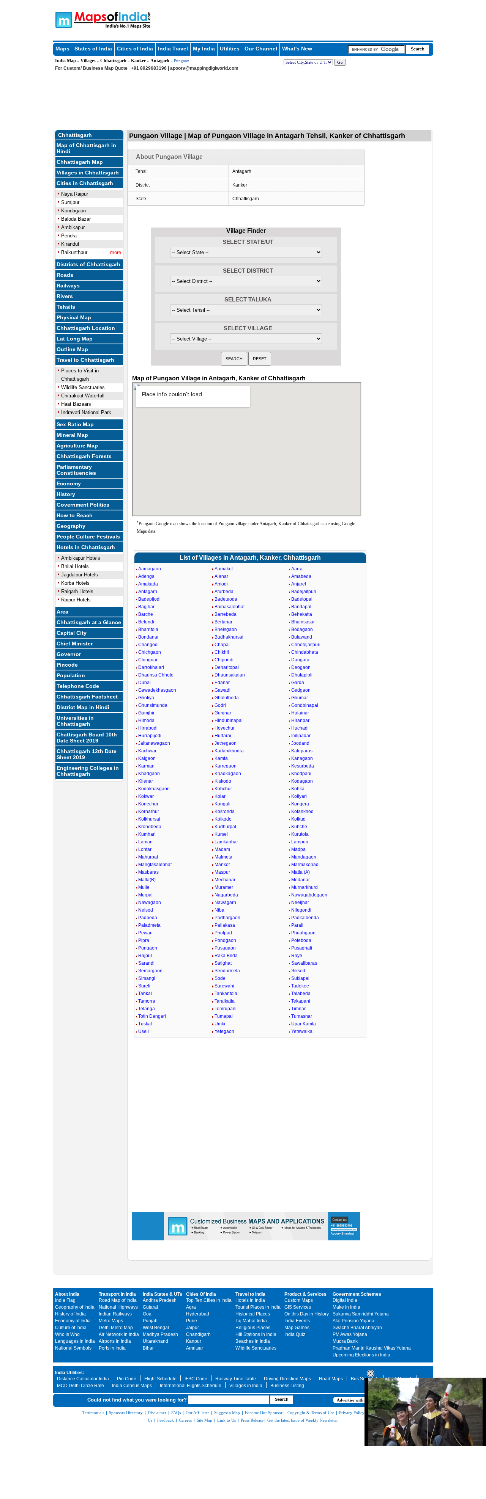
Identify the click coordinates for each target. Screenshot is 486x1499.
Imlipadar (301, 735)
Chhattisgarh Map (80, 162)
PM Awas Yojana (350, 1334)
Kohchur (223, 788)
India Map (65, 60)
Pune (191, 1320)
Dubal (144, 682)
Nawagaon (149, 902)
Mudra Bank (345, 1341)
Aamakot (224, 568)
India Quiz (294, 1334)
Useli (143, 1031)
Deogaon (301, 667)
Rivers (65, 296)
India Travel (173, 49)
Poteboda (301, 940)
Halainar (300, 713)
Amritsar (194, 1348)
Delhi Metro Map (116, 1327)
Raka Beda (226, 955)
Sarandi (146, 963)
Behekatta (301, 614)
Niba (219, 910)
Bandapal (301, 606)
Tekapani (300, 1001)
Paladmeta (149, 925)
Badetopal (301, 599)
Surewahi (224, 986)
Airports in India (115, 1341)
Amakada (148, 584)
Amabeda (301, 576)
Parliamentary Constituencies (76, 470)
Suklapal (300, 978)
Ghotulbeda (227, 697)
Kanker (138, 60)
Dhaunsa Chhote (156, 675)
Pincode (67, 665)
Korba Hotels (75, 583)
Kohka (298, 788)
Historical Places (252, 1314)
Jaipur (192, 1327)
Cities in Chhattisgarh (85, 183)
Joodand (300, 743)
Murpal (145, 895)
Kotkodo (223, 819)
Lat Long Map (75, 339)
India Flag (65, 1300)
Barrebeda (226, 614)
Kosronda (225, 811)
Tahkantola (226, 993)
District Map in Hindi (83, 707)
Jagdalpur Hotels (79, 575)
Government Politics (83, 505)
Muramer (224, 887)
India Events (297, 1320)
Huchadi (300, 728)
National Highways (118, 1307)
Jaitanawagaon (154, 743)
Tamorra (146, 1001)
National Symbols (73, 1348)
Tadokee (300, 986)
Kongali (222, 804)
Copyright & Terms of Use (310, 1412)
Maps (62, 49)
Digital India (345, 1300)
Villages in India (245, 1385)
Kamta (221, 758)
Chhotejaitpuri (305, 644)
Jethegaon (226, 743)
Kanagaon (302, 758)
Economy (69, 483)
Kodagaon (302, 781)
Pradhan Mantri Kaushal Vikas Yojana (372, 1348)
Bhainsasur (303, 622)
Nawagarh (225, 902)
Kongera (300, 804)
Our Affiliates (197, 1412)
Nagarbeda (226, 895)
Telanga (146, 1008)
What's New (297, 49)
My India (204, 49)
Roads (65, 275)
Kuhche (299, 826)
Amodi (221, 584)
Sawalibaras (304, 963)
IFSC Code (196, 1378)
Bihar (148, 1348)
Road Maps (331, 1378)
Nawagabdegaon (309, 895)
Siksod (298, 970)
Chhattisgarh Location (86, 328)
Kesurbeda (302, 766)
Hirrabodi (148, 728)
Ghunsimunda (152, 705)
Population (71, 675)
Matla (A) (300, 872)
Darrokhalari (151, 667)
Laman (145, 841)
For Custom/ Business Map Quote (91, 68)
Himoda (146, 720)
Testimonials (93, 1412)
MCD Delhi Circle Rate (80, 1385)
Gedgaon (301, 690)
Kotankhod (302, 811)
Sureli (144, 986)
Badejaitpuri (303, 591)
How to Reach (75, 515)
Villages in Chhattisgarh (88, 173)
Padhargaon (227, 917)
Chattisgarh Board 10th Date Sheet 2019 (87, 737)
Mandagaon (303, 857)
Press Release (252, 1420)
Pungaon (147, 948)
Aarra (297, 568)
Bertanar (223, 622)
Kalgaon (147, 758)
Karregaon (226, 766)
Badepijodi (149, 599)
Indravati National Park (86, 412)
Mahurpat (148, 857)
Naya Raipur (74, 194)
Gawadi (222, 690)
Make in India (346, 1307)
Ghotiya (146, 697)
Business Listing (287, 1385)
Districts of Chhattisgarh (88, 264)
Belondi (146, 622)
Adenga (146, 576)
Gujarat (150, 1307)
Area (62, 612)
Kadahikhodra (229, 750)
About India (67, 1294)
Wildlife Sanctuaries (83, 387)
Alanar (221, 576)
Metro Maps (111, 1320)
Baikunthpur (74, 252)
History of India (70, 1314)
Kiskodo (223, 781)
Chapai (222, 644)
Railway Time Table (235, 1378)
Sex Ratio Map (75, 424)
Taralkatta (225, 1001)
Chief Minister (75, 643)
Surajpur (70, 202)
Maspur (222, 872)
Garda (297, 682)
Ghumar (299, 697)
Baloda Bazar (76, 219)
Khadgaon (149, 773)
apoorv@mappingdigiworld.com (204, 68)
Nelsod (145, 910)
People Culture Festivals (88, 537)
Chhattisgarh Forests (84, 456)
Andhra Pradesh (160, 1300)
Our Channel (261, 49)
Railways (68, 286)
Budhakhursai (229, 637)
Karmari (146, 766)
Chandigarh (198, 1334)
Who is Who (67, 1334)
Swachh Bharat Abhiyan (357, 1327)
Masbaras (148, 872)
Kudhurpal (225, 826)
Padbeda (147, 917)
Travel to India (250, 1294)
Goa (147, 1314)
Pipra (143, 940)
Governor (69, 654)
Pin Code (126, 1378)
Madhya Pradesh (160, 1334)
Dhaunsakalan (230, 675)
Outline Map (72, 349)
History (66, 494)
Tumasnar (301, 1016)
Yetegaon (224, 1031)
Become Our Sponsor (263, 1412)
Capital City (72, 633)
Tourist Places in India (258, 1307)
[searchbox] (376, 49)
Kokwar (146, 796)
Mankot (222, 864)
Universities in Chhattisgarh (75, 721)
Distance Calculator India (83, 1378)
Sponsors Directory (126, 1412)
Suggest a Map (227, 1412)
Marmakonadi (305, 864)
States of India (93, 49)
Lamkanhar (226, 841)
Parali (297, 925)
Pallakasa (225, 925)
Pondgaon (225, 940)
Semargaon (150, 970)
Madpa (298, 849)
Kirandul (70, 244)
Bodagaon (302, 629)
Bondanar (148, 637)
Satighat (223, 963)
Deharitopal (227, 667)
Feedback (165, 1420)
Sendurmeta (227, 970)
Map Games (296, 1327)
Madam (222, 849)
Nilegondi (301, 910)
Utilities (230, 49)
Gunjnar (223, 713)
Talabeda (301, 993)
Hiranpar (300, 720)
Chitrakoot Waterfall (82, 396)
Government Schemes (357, 1294)
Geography (71, 526)
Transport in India (117, 1294)
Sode (220, 978)
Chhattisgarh (113, 60)
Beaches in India (252, 1341)
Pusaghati (301, 948)
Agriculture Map (77, 446)
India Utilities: (69, 1372)
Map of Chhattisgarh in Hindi (86, 148)
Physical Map (74, 317)
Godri (220, 705)
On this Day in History (306, 1314)
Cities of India (135, 49)
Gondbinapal (304, 705)
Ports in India (112, 1348)
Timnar (298, 1008)
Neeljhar (300, 902)
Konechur (148, 804)
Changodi (148, 644)
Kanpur (193, 1341)
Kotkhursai (149, 819)
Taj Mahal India (251, 1320)
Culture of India (71, 1327)
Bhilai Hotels (75, 566)
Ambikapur (73, 227)
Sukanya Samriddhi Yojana (361, 1314)
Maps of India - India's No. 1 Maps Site (63, 19)
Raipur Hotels (76, 600)
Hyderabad (197, 1314)
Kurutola (300, 834)
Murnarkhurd (304, 887)
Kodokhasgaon (154, 788)
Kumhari (147, 834)
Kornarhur (148, 811)
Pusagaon (225, 948)
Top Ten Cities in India (209, 1300)
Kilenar (145, 781)
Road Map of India (118, 1300)
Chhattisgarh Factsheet (87, 697)
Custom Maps (298, 1300)
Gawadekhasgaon (157, 690)
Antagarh (159, 60)
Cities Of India (201, 1294)
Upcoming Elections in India (361, 1355)
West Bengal (156, 1327)
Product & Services (305, 1294)
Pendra (69, 236)
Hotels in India (250, 1300)
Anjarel (298, 584)
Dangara (300, 659)
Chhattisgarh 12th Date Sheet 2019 (87, 754)
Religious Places (252, 1327)
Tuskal (145, 1024)
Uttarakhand (155, 1341)
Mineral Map (72, 435)
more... (118, 252)
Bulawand (301, 637)
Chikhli (222, 652)
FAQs (176, 1412)
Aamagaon (149, 568)
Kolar (220, 796)
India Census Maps (132, 1385)
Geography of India (75, 1307)
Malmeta (223, 857)
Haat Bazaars (76, 404)
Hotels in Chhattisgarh (86, 547)
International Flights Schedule (190, 1385)
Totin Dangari (152, 1016)
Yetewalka (301, 1031)
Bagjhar (146, 606)
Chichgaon (149, 652)
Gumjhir (146, 713)
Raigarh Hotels (77, 591)
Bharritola (148, 629)
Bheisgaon (226, 629)
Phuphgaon (303, 933)
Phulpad (223, 933)
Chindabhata (304, 652)
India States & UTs (162, 1294)
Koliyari (299, 796)
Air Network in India (119, 1334)
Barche (145, 614)
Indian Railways (115, 1314)
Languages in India (75, 1341)
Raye (296, 955)
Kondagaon (73, 210)
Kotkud (298, 819)
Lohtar (144, 849)
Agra (191, 1307)
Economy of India (73, 1320)
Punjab (150, 1320)
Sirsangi (146, 978)
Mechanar (225, 879)
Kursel (221, 834)
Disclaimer (157, 1412)
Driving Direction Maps (287, 1378)
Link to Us (226, 1420)
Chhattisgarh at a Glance (89, 622)
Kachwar (147, 750)
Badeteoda (226, 599)
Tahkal (145, 993)
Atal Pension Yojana (353, 1320)
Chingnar (148, 659)
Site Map (204, 1420)
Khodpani (301, 773)
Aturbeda (224, 591)
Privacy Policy (351, 1412)
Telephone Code (78, 686)
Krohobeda (149, 826)
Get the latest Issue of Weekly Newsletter (302, 1420)
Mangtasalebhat (155, 864)
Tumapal (224, 1016)
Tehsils (66, 307)
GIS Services (297, 1307)
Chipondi (224, 659)
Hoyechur (225, 728)
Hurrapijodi (149, 735)
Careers (185, 1420)
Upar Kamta (303, 1024)
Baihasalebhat (230, 606)
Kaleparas (301, 750)
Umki (220, 1024)
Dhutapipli (301, 675)
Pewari (145, 933)
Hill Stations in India (255, 1334)
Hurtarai (223, 735)
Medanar (300, 879)
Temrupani (226, 1008)
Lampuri (299, 841)
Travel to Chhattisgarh (85, 360)
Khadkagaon (228, 773)
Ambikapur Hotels (80, 558)
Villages (88, 60)
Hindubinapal (229, 720)
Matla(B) (147, 879)
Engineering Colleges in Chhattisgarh (88, 771)
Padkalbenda (305, 917)
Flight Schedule (160, 1378)
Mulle (144, 887)
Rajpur (145, 955)
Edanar (222, 682)
